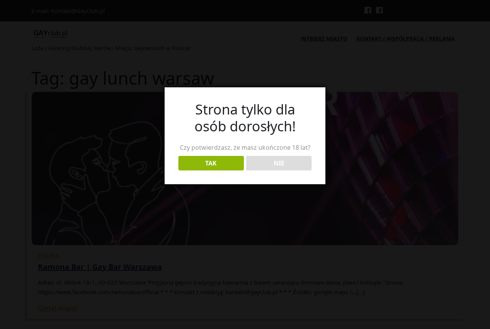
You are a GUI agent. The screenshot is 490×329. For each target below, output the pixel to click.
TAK (211, 163)
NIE (279, 163)
